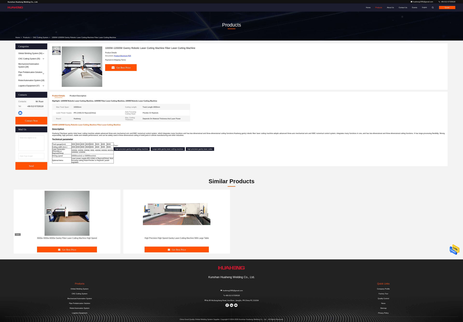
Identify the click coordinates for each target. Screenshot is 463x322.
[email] (20, 112)
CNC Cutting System (40, 37)
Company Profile (383, 289)
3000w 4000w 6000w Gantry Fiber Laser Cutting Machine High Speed (67, 238)
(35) (29, 59)
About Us (390, 7)
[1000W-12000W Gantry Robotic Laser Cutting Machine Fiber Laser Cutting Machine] (82, 66)
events (414, 7)
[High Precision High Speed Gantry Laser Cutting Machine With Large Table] (177, 213)
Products (378, 7)
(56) (30, 53)
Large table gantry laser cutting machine (167, 149)
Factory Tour (383, 294)
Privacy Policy (383, 313)
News (383, 303)
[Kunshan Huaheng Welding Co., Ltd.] (15, 7)
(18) (31, 80)
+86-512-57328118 (447, 2)
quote (447, 7)
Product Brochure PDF (122, 56)
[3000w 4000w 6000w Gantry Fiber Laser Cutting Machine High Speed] (67, 213)
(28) (28, 65)
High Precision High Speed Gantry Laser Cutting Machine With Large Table (177, 238)
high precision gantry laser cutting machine (131, 149)
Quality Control (383, 298)
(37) (29, 86)
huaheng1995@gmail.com (423, 2)
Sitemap (383, 308)
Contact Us (403, 7)
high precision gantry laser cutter (199, 149)
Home (368, 7)
